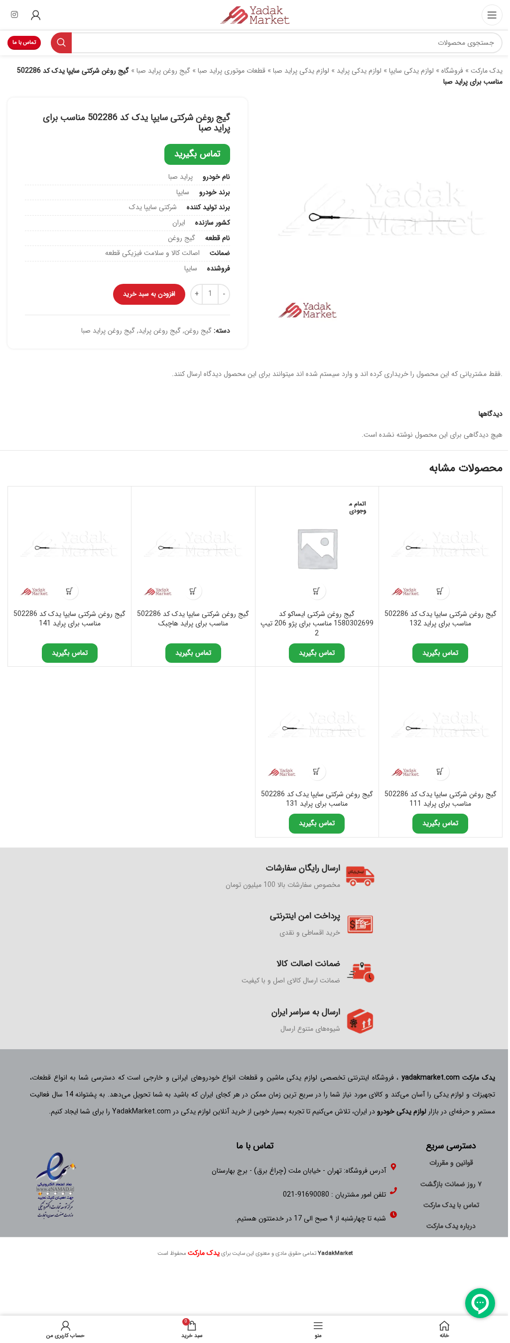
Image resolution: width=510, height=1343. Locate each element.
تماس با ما (24, 42)
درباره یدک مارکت (451, 1226)
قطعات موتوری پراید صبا (231, 70)
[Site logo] (255, 14)
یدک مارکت (487, 70)
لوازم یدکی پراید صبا (301, 70)
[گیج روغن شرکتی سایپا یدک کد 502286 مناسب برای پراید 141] (69, 548)
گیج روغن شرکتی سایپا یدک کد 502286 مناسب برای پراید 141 (69, 619)
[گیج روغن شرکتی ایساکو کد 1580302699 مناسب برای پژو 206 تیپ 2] (317, 548)
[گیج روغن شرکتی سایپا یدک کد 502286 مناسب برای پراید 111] (440, 728)
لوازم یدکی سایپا (411, 70)
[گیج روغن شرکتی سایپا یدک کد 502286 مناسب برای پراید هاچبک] (193, 548)
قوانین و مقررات (451, 1162)
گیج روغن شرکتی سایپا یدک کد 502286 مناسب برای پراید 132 (440, 619)
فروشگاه (452, 70)
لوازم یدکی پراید (359, 70)
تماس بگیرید (197, 154)
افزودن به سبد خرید (149, 294)
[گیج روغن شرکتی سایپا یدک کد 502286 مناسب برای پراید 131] (317, 728)
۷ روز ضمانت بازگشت (451, 1184)
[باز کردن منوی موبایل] (492, 15)
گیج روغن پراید (159, 330)
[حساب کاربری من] (36, 15)
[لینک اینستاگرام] (14, 15)
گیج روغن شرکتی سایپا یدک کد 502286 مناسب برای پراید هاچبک (193, 619)
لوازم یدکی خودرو (401, 1111)
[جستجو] (61, 42)
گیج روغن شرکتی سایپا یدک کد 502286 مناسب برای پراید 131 (317, 799)
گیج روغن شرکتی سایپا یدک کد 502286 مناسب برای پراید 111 (440, 799)
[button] (440, 591)
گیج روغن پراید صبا (163, 70)
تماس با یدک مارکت (451, 1205)
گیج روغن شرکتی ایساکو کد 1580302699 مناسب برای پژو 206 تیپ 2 (317, 624)
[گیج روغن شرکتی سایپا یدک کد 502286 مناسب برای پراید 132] (440, 548)
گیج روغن (198, 330)
